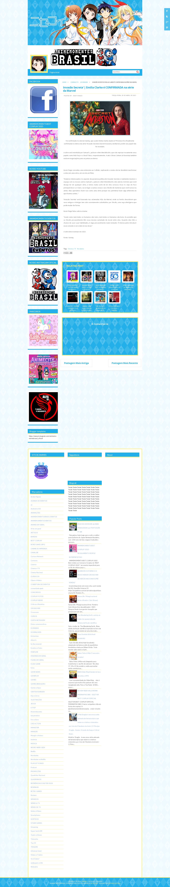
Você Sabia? (35, 859)
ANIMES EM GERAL (38, 525)
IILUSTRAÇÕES (36, 700)
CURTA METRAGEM (38, 620)
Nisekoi (85, 881)
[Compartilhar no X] (69, 253)
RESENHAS (35, 787)
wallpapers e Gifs (37, 863)
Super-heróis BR (36, 831)
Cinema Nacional (37, 572)
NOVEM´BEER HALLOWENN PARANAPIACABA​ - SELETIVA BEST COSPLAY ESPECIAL (88, 694)
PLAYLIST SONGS (37, 763)
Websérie (34, 867)
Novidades (84, 82)
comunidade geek (37, 588)
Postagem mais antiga (76, 363)
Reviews (34, 795)
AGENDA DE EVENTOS (39, 501)
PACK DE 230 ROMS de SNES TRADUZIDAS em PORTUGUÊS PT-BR (89, 528)
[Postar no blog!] (67, 253)
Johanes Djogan (114, 883)
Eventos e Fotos (36, 648)
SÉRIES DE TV (36, 807)
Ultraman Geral (36, 851)
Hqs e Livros (35, 696)
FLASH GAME (35, 664)
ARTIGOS (34, 533)
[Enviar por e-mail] (64, 253)
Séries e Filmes (36, 811)
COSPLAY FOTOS (37, 596)
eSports (33, 640)
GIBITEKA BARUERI (38, 692)
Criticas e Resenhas (37, 604)
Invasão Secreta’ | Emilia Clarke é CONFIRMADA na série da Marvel (98, 88)
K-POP (33, 708)
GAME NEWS (35, 672)
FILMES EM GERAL (37, 660)
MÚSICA (34, 743)
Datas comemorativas (38, 624)
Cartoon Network (37, 556)
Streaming (34, 827)
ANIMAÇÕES (35, 513)
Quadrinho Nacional (38, 775)
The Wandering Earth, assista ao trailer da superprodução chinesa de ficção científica (89, 619)
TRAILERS (34, 847)
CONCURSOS (36, 592)
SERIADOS (35, 799)
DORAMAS (35, 628)
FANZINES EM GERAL (38, 656)
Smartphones (35, 815)
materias (34, 739)
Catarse (33, 564)
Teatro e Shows (36, 835)
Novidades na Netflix (38, 759)
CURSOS (34, 616)
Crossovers (35, 612)
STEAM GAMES (36, 823)
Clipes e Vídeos (36, 580)
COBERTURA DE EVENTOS (40, 584)
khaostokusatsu (36, 712)
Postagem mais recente (125, 363)
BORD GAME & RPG (38, 544)
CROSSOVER (35, 608)
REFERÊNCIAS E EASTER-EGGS (42, 783)
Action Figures (36, 497)
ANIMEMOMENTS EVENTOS (41, 521)
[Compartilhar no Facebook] (71, 253)
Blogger (94, 883)
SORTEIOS (35, 819)
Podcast (34, 767)
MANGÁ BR (35, 727)
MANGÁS (34, 732)
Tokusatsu (34, 839)
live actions (35, 720)
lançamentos (35, 716)
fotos (32, 668)
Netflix (33, 751)
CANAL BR (34, 552)
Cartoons (34, 560)
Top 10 (33, 843)
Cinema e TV (74, 82)
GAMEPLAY (35, 676)
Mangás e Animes (37, 735)
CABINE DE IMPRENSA (39, 549)
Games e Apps (36, 688)
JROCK (33, 704)
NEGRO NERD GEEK (38, 747)
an (31, 505)
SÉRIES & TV (35, 803)
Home (64, 82)
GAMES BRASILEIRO (38, 684)
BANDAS (34, 537)
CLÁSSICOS (35, 576)
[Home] (38, 63)
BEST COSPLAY (36, 541)
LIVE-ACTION (36, 724)
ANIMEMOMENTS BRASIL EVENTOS (44, 517)
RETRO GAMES (36, 791)
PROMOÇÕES (36, 771)
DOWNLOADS (36, 632)
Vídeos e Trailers (37, 855)
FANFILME (34, 652)
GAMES (33, 680)
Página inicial (54, 72)
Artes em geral (36, 529)
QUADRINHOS (36, 779)
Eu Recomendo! (36, 644)
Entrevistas (35, 636)
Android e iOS (36, 509)
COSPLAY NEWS (37, 600)
